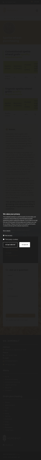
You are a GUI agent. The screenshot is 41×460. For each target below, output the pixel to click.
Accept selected (10, 244)
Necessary (8, 235)
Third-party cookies (11, 239)
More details (6, 231)
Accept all (25, 244)
